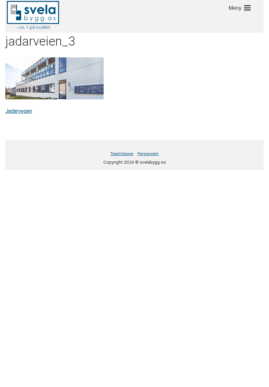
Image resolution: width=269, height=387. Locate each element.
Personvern (147, 153)
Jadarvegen (18, 111)
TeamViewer (122, 153)
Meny (235, 8)
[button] (33, 15)
